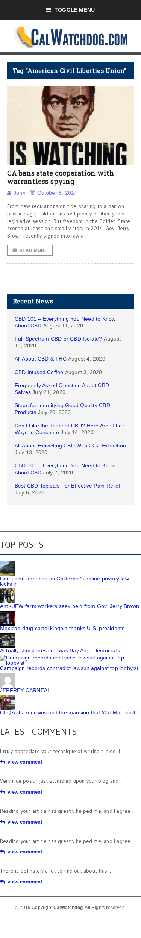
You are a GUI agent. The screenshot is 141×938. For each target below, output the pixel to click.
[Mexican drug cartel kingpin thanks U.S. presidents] (7, 613)
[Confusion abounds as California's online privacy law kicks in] (7, 564)
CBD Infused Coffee (39, 372)
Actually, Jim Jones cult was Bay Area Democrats (60, 650)
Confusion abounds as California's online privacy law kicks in (64, 581)
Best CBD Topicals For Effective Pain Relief (67, 486)
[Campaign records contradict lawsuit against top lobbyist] (70, 658)
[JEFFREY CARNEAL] (7, 675)
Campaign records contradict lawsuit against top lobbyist (69, 668)
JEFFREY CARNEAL (25, 690)
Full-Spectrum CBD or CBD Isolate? (58, 339)
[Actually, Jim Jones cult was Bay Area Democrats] (7, 635)
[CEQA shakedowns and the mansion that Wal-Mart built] (7, 697)
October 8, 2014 (57, 193)
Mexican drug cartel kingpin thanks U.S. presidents (62, 628)
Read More (33, 250)
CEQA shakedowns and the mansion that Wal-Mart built (68, 712)
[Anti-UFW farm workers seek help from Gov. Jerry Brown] (7, 591)
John (20, 193)
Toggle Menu (75, 10)
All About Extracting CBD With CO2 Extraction (70, 445)
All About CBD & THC (41, 359)
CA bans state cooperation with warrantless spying (60, 177)
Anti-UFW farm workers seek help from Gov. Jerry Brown (69, 606)
